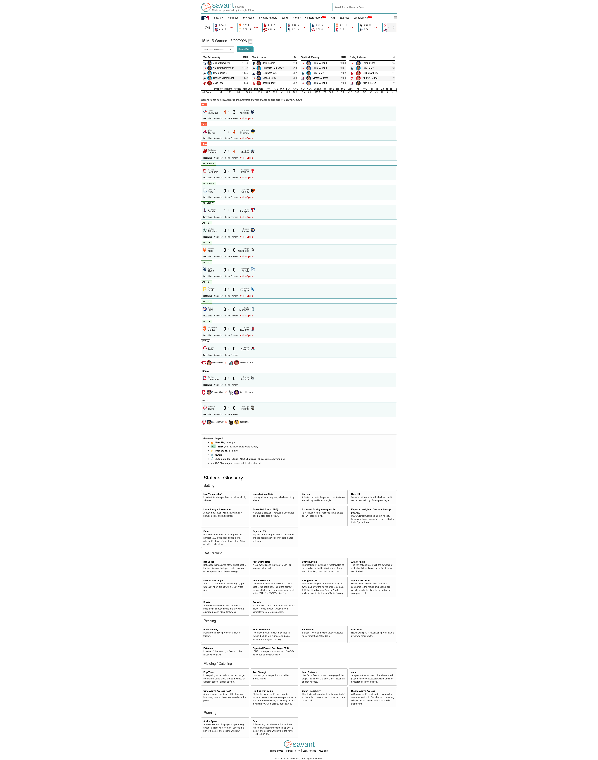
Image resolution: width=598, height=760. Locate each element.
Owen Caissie (220, 73)
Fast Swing (221, 450)
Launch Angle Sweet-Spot (217, 509)
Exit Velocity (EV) (212, 493)
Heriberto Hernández (223, 77)
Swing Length (309, 561)
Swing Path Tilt (310, 580)
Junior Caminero (221, 63)
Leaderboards (363, 17)
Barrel (221, 446)
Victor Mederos (320, 77)
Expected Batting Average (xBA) (319, 509)
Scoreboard (248, 17)
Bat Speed (208, 561)
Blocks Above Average (363, 690)
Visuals (297, 17)
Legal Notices (310, 750)
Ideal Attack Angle (213, 580)
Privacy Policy (293, 750)
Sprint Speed (210, 721)
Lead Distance (309, 672)
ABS (333, 17)
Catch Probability (311, 690)
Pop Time (208, 672)
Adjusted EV (259, 531)
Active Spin (308, 629)
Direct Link (207, 118)
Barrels (306, 493)
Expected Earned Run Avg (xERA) (271, 648)
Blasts (206, 602)
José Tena (218, 82)
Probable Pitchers (268, 17)
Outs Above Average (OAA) (217, 690)
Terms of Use (277, 750)
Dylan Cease (369, 63)
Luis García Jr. (270, 73)
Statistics (344, 17)
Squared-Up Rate (360, 580)
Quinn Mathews (370, 73)
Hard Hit (219, 442)
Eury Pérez (318, 73)
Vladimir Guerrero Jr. (223, 68)
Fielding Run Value (263, 690)
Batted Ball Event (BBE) (265, 509)
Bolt (255, 721)
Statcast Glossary (223, 477)
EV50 (206, 531)
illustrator (218, 17)
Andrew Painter (370, 77)
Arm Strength (260, 672)
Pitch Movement (261, 629)
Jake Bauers (269, 63)
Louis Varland (320, 63)
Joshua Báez (269, 82)
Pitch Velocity (210, 629)
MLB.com (323, 750)
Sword (218, 454)
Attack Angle (358, 561)
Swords (257, 602)
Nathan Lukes (269, 77)
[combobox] (364, 7)
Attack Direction (261, 580)
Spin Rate (356, 629)
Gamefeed (233, 17)
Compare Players (313, 17)
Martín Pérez (369, 82)
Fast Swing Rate (261, 561)
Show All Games (245, 49)
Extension (208, 648)
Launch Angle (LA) (263, 493)
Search (285, 17)
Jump (354, 672)
